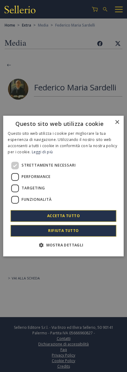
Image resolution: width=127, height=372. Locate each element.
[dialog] (63, 186)
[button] (63, 245)
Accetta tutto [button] (63, 215)
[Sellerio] (20, 9)
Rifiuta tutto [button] (63, 230)
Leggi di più (42, 152)
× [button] (117, 122)
